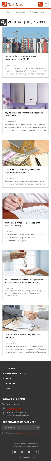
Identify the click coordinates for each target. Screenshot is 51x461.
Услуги (6, 378)
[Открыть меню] (46, 4)
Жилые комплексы (14, 373)
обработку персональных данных (28, 433)
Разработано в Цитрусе (25, 457)
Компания (8, 368)
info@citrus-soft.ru (14, 408)
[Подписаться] (38, 427)
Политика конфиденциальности (25, 446)
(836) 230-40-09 (13, 404)
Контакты (8, 383)
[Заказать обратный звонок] (40, 4)
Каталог (7, 388)
